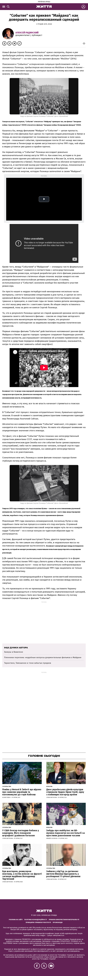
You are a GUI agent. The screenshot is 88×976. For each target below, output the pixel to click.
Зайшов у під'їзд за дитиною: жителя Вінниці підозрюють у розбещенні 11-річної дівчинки (63, 874)
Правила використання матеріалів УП (64, 919)
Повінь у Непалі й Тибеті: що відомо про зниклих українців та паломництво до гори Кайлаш (21, 792)
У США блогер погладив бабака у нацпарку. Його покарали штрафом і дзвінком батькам (20, 833)
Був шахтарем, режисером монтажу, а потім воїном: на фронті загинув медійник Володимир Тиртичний (22, 875)
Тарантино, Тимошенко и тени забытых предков (27, 663)
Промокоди (57, 922)
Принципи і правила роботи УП (38, 922)
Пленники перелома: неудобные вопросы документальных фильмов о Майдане (42, 657)
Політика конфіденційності (35, 919)
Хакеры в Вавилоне (13, 652)
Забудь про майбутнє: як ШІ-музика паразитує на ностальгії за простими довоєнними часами (65, 833)
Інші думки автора (16, 647)
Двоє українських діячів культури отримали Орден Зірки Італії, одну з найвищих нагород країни (65, 792)
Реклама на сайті (16, 919)
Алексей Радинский (26, 32)
